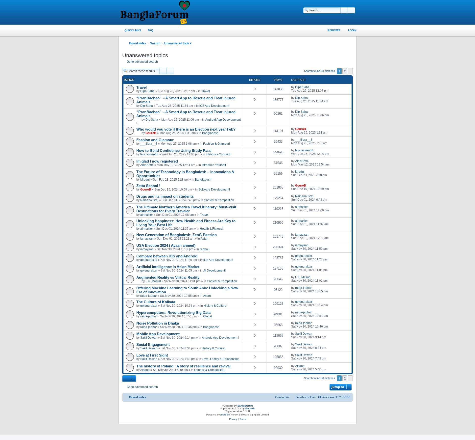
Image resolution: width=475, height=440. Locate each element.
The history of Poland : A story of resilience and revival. (184, 366)
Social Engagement (153, 345)
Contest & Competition (219, 200)
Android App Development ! (220, 337)
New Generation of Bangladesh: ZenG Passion (176, 235)
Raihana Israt (149, 200)
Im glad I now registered (157, 161)
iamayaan (147, 238)
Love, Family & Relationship (220, 359)
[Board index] (154, 12)
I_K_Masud (153, 281)
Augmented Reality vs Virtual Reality (167, 277)
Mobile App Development (158, 334)
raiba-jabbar (148, 296)
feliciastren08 (149, 154)
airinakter (146, 215)
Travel (141, 87)
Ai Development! (214, 270)
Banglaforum (245, 405)
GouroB (150, 133)
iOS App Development (214, 106)
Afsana (145, 370)
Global (204, 249)
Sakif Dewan (148, 337)
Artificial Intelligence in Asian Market (167, 267)
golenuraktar (148, 260)
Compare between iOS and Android (166, 256)
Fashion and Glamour (155, 140)
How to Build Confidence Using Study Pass (173, 151)
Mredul (145, 179)
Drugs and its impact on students (165, 196)
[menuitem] (147, 30)
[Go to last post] (311, 87)
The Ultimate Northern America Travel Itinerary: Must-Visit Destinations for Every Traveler (186, 209)
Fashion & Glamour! (216, 143)
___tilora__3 (148, 143)
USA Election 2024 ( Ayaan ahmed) (165, 246)
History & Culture (215, 305)
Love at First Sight (152, 355)
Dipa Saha (147, 91)
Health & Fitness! (211, 228)
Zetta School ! (148, 186)
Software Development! (214, 189)
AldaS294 (147, 165)
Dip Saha (146, 106)
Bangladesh (210, 133)
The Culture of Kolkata (155, 302)
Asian (204, 238)
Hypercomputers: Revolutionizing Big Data (173, 313)
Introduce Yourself (218, 154)
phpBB (224, 414)
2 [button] (345, 71)
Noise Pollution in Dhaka (157, 323)
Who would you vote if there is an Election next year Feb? (186, 129)
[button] (350, 71)
